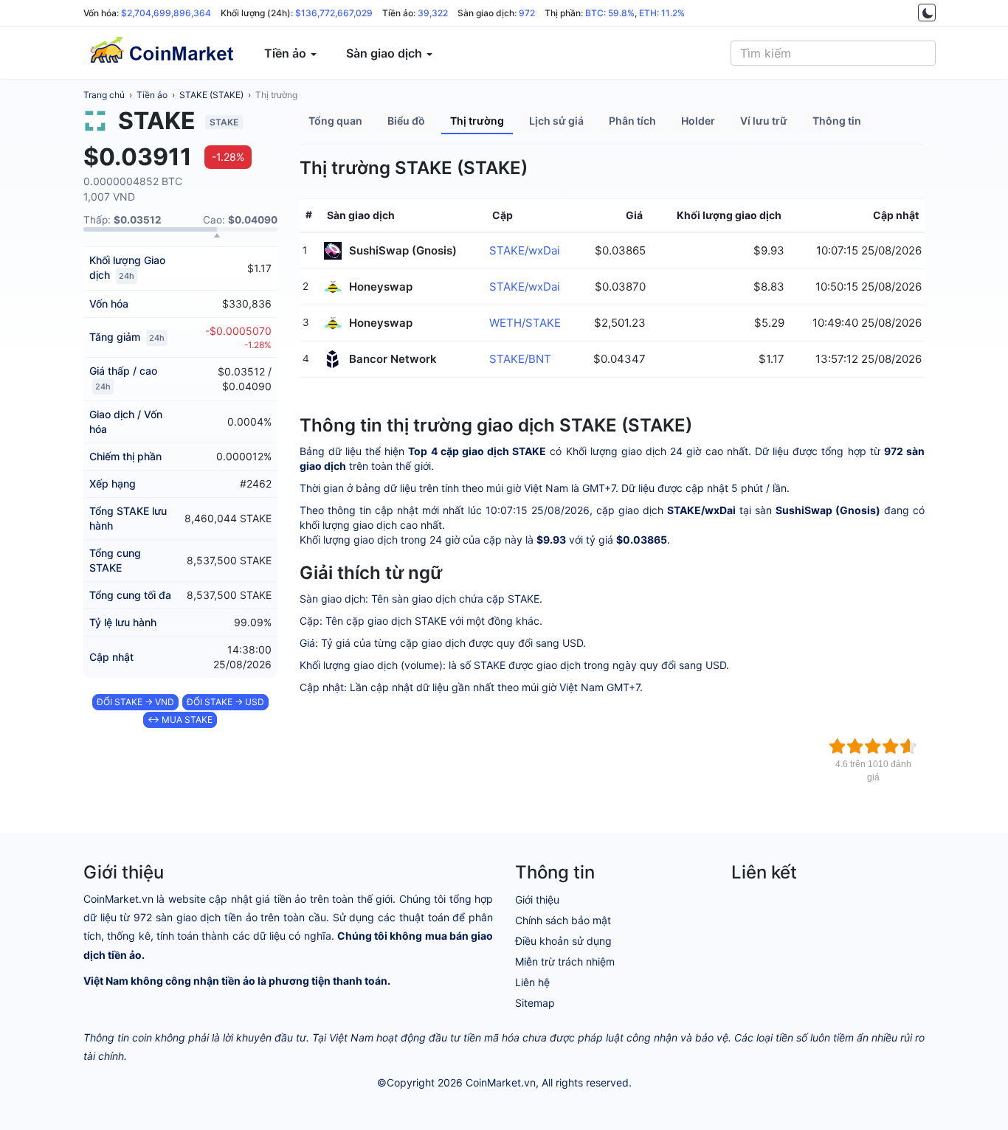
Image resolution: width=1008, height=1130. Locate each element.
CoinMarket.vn (501, 1082)
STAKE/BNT (520, 359)
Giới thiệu (537, 899)
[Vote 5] (908, 746)
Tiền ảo (152, 94)
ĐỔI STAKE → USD (225, 701)
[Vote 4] (891, 746)
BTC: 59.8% (610, 12)
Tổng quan (335, 120)
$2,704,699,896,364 (166, 12)
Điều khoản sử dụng (563, 941)
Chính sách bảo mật (563, 920)
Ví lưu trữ (763, 120)
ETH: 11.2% (662, 12)
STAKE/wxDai (524, 250)
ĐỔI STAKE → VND (135, 701)
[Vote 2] (855, 746)
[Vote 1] (837, 746)
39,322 (433, 12)
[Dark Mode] (927, 12)
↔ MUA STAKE (180, 719)
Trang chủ (104, 94)
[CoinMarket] (160, 53)
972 (527, 12)
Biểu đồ (406, 120)
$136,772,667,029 (334, 12)
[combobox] (833, 53)
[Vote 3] (873, 746)
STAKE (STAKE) (211, 94)
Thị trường (276, 94)
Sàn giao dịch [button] (385, 53)
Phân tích (632, 120)
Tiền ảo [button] (286, 53)
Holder (698, 120)
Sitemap (535, 1002)
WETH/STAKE (525, 323)
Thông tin (836, 120)
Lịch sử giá (556, 120)
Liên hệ (532, 982)
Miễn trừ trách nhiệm (565, 961)
